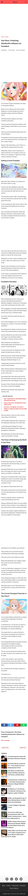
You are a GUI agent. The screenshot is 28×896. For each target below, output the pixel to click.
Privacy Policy (15, 885)
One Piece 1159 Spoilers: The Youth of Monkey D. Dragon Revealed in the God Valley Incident (15, 408)
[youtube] (21, 879)
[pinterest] (17, 725)
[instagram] (11, 879)
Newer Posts (5, 747)
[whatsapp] (23, 725)
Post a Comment (20, 50)
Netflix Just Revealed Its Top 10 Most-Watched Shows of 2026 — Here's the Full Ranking (17, 800)
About (3, 885)
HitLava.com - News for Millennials (18, 893)
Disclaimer (22, 885)
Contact (8, 885)
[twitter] (11, 725)
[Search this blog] (26, 2)
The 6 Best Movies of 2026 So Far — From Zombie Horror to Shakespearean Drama (16, 765)
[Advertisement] (14, 20)
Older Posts (23, 747)
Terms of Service (14, 888)
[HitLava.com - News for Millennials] (14, 2)
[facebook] (4, 725)
